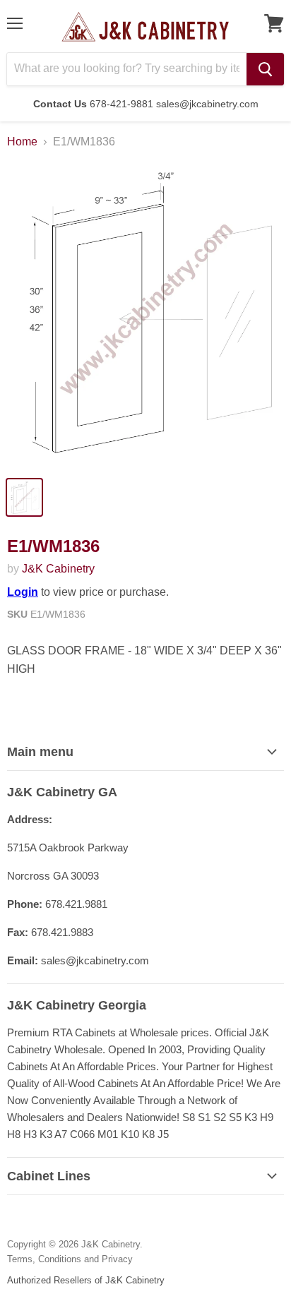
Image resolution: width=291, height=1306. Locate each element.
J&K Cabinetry (58, 569)
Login (22, 592)
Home (22, 142)
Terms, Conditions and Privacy (70, 1259)
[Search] (265, 69)
